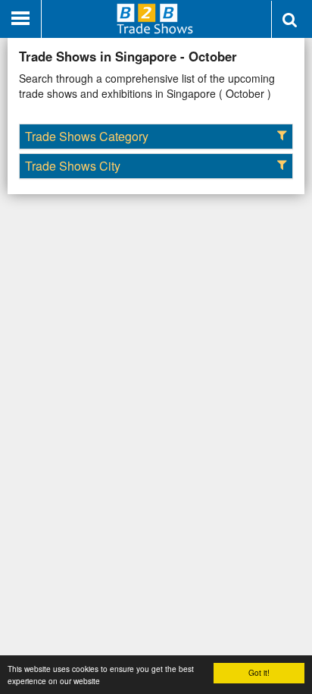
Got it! (259, 672)
